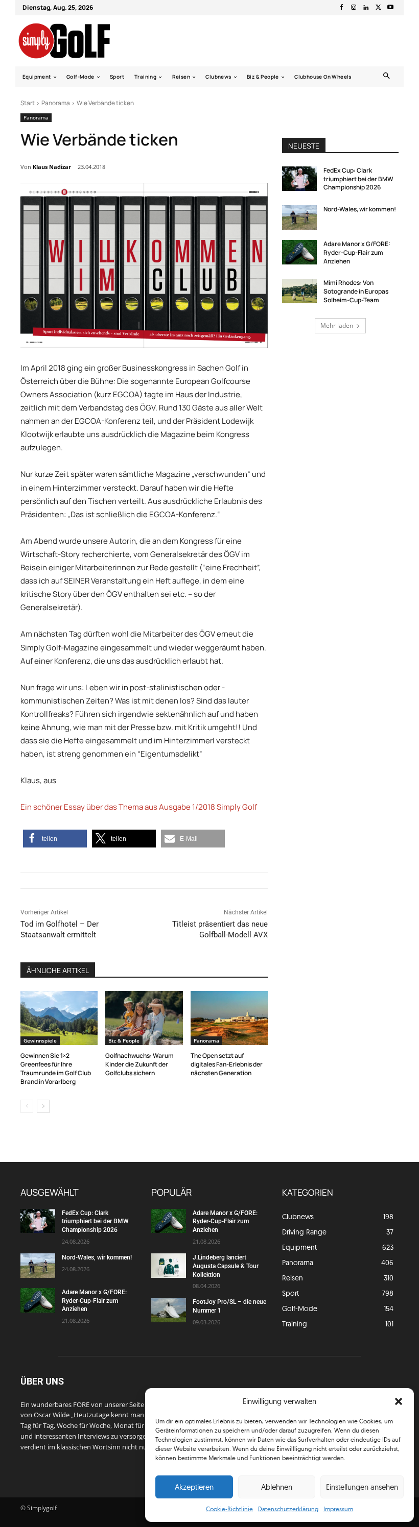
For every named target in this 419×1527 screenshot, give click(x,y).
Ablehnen (276, 1487)
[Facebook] (341, 8)
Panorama (55, 103)
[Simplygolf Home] (73, 40)
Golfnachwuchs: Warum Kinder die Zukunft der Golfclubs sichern (139, 1064)
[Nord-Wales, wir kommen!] (299, 217)
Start (27, 103)
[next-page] (43, 1106)
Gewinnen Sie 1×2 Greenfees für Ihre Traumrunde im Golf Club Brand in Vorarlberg (55, 1068)
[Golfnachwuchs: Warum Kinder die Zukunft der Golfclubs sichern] (143, 1018)
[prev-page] (26, 1106)
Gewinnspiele (40, 1040)
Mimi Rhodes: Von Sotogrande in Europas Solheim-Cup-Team (355, 291)
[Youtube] (390, 8)
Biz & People (123, 1040)
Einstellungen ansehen (362, 1487)
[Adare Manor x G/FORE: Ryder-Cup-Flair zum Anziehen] (299, 252)
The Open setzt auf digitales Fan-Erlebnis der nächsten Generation (227, 1064)
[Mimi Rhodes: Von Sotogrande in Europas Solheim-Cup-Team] (299, 291)
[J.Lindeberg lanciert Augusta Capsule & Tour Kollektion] (168, 1265)
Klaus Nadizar (52, 167)
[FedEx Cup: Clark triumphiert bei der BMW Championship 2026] (299, 178)
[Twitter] (378, 8)
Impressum (338, 1509)
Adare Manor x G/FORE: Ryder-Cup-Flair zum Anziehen (356, 252)
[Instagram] (353, 8)
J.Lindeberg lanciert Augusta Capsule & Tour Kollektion (226, 1266)
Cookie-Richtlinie (229, 1509)
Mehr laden (336, 325)
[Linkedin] (366, 8)
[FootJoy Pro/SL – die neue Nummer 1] (168, 1310)
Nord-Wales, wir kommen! (359, 209)
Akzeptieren (194, 1487)
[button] (398, 1401)
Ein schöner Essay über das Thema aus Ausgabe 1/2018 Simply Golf (138, 807)
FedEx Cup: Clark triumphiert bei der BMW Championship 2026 (358, 179)
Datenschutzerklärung (288, 1509)
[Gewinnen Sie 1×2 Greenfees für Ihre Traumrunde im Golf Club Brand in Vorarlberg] (59, 1018)
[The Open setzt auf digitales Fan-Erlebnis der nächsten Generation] (229, 1018)
